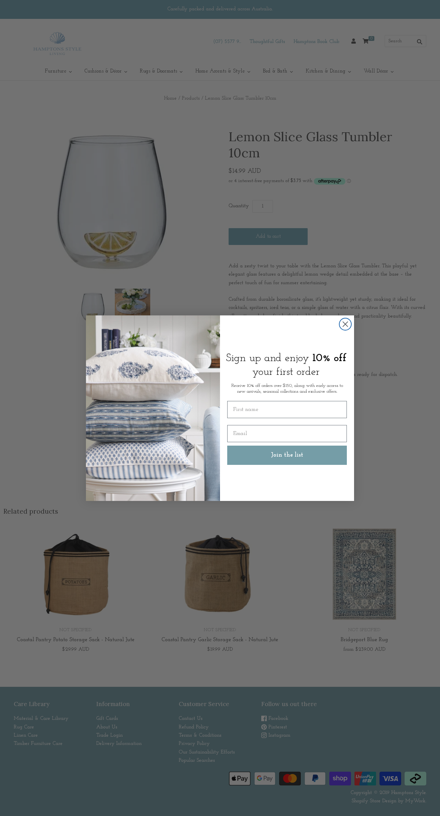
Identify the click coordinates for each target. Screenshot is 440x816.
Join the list (287, 455)
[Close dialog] (345, 324)
